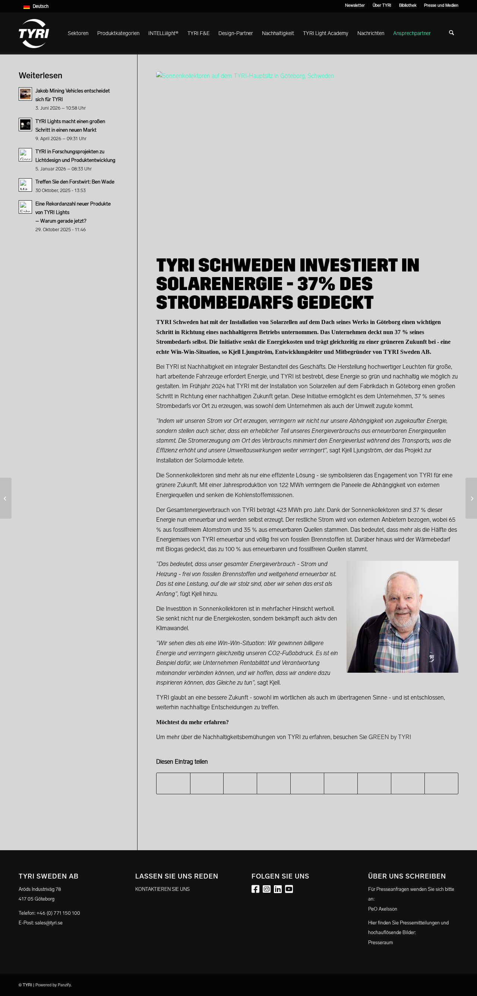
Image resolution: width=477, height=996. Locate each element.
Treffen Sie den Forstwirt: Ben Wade (74, 182)
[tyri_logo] (34, 33)
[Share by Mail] (441, 783)
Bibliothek (407, 5)
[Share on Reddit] (407, 783)
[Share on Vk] (374, 783)
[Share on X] (207, 783)
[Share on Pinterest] (273, 783)
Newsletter (355, 5)
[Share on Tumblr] (340, 783)
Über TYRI (382, 5)
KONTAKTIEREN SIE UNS (162, 889)
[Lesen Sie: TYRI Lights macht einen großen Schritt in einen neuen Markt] (25, 124)
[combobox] (238, 6)
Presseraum (380, 942)
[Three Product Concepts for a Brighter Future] (471, 498)
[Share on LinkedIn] (307, 783)
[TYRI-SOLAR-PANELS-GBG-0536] (307, 156)
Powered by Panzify (53, 985)
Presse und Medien (441, 5)
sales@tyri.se (49, 923)
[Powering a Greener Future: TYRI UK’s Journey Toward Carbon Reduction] (6, 498)
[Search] (451, 33)
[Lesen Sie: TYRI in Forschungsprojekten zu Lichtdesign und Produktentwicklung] (25, 154)
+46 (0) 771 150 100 (58, 913)
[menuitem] (355, 5)
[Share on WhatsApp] (240, 783)
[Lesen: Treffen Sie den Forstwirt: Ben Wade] (25, 185)
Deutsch (40, 6)
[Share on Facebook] (173, 783)
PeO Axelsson (382, 909)
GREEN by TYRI (390, 737)
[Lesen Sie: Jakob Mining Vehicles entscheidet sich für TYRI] (25, 94)
